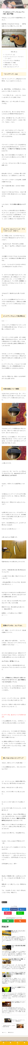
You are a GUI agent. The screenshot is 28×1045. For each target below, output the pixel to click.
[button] (25, 484)
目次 (12, 51)
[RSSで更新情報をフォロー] (20, 921)
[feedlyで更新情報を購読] (8, 921)
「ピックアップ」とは (10, 54)
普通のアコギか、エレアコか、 (12, 64)
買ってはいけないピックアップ (12, 66)
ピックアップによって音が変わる (12, 60)
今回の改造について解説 (10, 62)
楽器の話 (5, 902)
